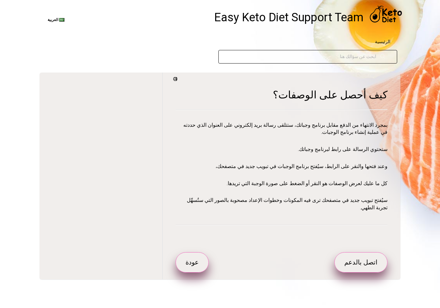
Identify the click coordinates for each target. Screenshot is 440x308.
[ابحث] (383, 56)
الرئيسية (382, 41)
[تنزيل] (232, 68)
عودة (192, 262)
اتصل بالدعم (361, 262)
